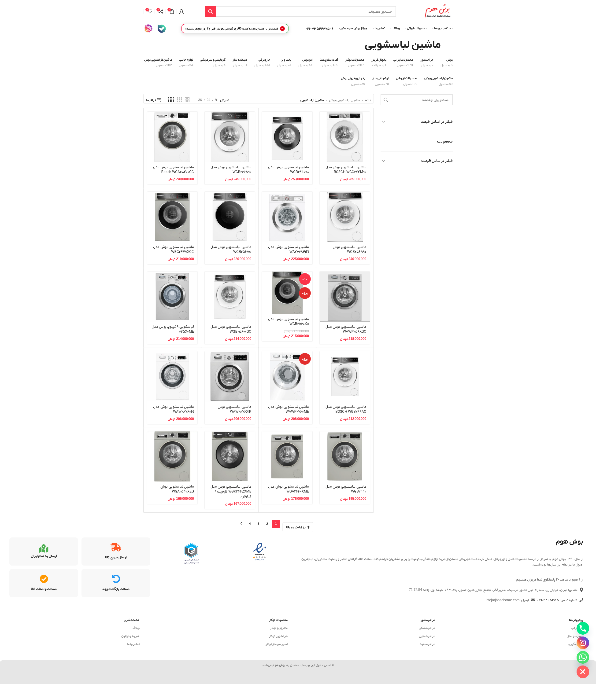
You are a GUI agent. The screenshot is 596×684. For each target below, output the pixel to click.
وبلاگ (136, 627)
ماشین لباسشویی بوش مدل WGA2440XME (288, 489)
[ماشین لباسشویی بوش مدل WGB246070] (287, 137)
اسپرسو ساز (575, 636)
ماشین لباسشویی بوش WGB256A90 (349, 249)
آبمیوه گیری (575, 643)
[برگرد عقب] (447, 45)
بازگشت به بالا (296, 527)
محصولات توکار (278, 619)
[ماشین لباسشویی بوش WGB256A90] (345, 217)
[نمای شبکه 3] (179, 100)
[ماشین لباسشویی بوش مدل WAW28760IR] (172, 376)
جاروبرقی (577, 627)
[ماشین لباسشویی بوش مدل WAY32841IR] (287, 217)
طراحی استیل (427, 636)
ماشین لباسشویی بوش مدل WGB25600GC (231, 329)
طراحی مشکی (427, 627)
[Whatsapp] (583, 657)
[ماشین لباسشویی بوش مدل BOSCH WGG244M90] (345, 137)
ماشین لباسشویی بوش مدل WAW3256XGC (346, 329)
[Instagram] (583, 642)
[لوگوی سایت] (437, 12)
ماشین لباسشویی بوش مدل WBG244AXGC (173, 249)
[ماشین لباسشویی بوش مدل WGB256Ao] (230, 217)
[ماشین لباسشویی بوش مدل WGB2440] (345, 456)
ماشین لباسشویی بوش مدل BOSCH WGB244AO (346, 409)
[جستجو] (210, 11)
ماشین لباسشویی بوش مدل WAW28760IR (173, 409)
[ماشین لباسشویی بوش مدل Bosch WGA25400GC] (172, 137)
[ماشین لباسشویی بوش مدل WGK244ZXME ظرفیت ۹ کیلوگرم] (230, 456)
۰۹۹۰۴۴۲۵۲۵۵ (548, 599)
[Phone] (583, 628)
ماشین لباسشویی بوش (344, 100)
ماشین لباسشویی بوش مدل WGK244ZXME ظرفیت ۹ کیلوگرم (231, 491)
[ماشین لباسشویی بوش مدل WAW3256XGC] (345, 297)
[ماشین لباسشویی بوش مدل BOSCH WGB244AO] (345, 376)
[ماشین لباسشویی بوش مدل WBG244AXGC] (172, 217)
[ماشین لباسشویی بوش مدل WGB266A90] (230, 137)
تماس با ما (133, 643)
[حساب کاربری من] (181, 11)
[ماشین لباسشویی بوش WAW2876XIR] (230, 376)
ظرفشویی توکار (278, 636)
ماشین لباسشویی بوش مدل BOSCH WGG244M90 (346, 169)
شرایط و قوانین (130, 636)
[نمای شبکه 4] (171, 100)
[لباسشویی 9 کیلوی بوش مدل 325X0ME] (172, 297)
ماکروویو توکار (278, 627)
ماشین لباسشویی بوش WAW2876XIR (234, 409)
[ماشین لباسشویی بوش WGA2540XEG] (172, 456)
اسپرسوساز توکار (276, 643)
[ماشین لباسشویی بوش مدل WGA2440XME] (287, 456)
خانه (368, 100)
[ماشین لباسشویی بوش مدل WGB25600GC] (230, 297)
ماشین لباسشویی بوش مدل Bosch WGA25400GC (173, 169)
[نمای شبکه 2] (187, 100)
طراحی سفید (427, 643)
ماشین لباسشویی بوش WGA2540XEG (177, 489)
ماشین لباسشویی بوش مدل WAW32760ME (288, 409)
